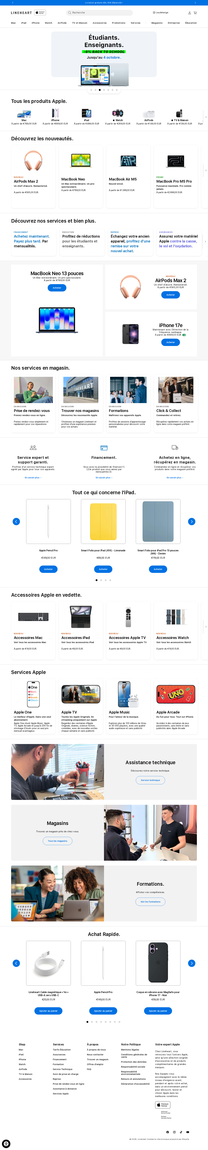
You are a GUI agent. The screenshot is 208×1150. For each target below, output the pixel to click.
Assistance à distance (65, 1089)
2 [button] (101, 580)
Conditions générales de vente (134, 1055)
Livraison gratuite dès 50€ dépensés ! (104, 3)
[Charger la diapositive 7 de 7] (117, 90)
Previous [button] (12, 2)
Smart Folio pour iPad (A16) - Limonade (103, 550)
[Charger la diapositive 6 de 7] (112, 90)
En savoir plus (32, 477)
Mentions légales (130, 1049)
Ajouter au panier (48, 1011)
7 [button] (115, 1022)
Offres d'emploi (95, 1064)
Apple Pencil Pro (48, 550)
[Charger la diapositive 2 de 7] (95, 90)
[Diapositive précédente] (16, 521)
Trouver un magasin (97, 1059)
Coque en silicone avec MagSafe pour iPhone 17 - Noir (158, 994)
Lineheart (142, 1139)
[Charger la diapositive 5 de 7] (108, 90)
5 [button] (106, 1022)
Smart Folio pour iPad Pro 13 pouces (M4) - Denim (158, 552)
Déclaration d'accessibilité (135, 1084)
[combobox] (99, 12)
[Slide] (104, 59)
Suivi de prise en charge (65, 1074)
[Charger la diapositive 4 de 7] (104, 90)
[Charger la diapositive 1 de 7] (91, 90)
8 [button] (120, 1022)
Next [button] (195, 2)
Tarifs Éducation (62, 1049)
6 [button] (110, 1022)
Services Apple (61, 1093)
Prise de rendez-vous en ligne (68, 1084)
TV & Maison (25, 1074)
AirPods (23, 1069)
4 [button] (110, 580)
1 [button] (97, 580)
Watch (22, 1064)
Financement (60, 1059)
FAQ (89, 1069)
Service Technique (62, 1069)
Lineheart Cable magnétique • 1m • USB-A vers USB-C (48, 994)
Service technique (150, 780)
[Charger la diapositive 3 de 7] (100, 90)
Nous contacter (95, 1054)
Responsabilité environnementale (130, 1072)
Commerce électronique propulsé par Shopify (168, 1139)
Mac (21, 1049)
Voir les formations (150, 902)
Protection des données (133, 1062)
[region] (104, 59)
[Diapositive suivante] (205, 117)
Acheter (48, 569)
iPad (21, 1054)
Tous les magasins (57, 841)
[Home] (21, 13)
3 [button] (106, 580)
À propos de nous (96, 1049)
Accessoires (25, 1079)
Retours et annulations (133, 1079)
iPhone (22, 1059)
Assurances (59, 1054)
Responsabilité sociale (133, 1067)
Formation (58, 1064)
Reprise (57, 1079)
